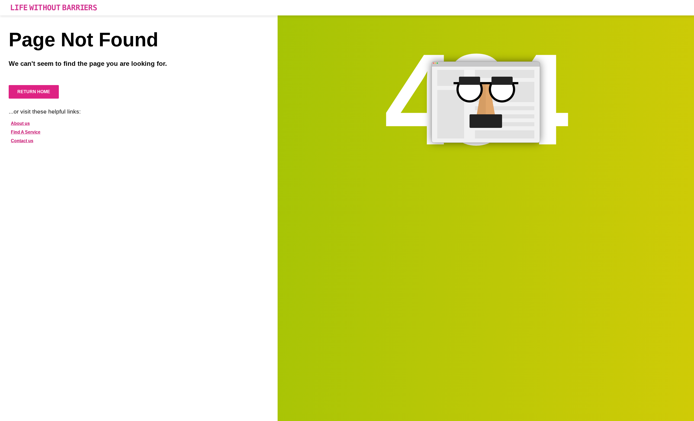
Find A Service (25, 132)
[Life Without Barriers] (54, 7)
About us (20, 123)
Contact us (22, 140)
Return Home (33, 91)
